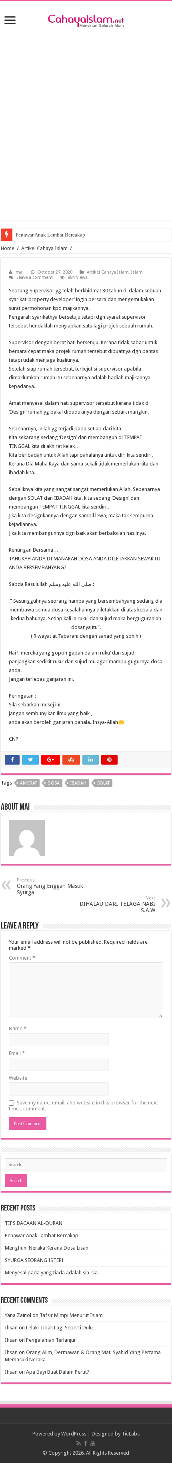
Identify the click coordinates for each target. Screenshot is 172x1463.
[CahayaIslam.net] (86, 19)
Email (17, 1053)
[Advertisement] (86, 123)
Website (18, 1078)
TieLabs (131, 1434)
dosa (54, 783)
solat (103, 783)
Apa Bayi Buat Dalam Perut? (57, 1372)
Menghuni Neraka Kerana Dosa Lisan (46, 1248)
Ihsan (11, 1328)
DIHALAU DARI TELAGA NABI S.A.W (117, 904)
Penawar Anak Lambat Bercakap (50, 235)
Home (7, 248)
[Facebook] (85, 1443)
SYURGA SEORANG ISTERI (34, 1260)
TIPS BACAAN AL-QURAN (33, 1223)
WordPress (73, 1434)
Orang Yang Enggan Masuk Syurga (50, 886)
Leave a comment (34, 277)
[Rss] (79, 1443)
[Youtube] (93, 1443)
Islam (137, 272)
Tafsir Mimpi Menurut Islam (71, 1315)
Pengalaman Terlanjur (51, 1340)
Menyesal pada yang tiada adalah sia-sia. (52, 1273)
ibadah (78, 783)
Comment (22, 958)
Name (17, 1028)
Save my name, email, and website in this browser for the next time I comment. (83, 1106)
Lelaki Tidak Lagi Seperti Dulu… (62, 1328)
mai (20, 272)
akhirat (28, 783)
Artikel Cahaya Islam (44, 248)
